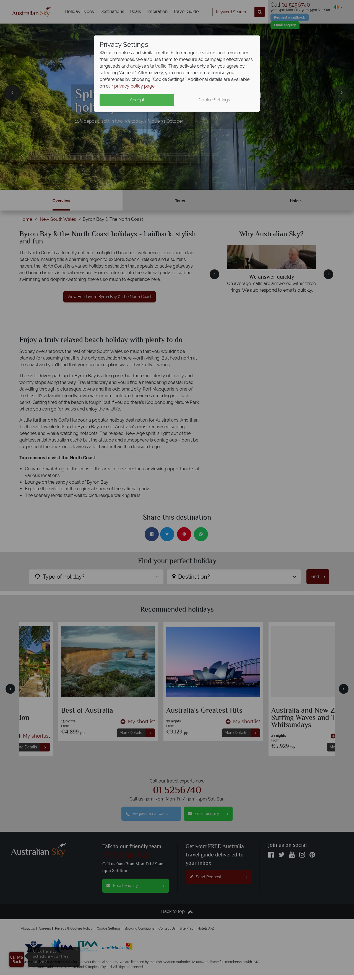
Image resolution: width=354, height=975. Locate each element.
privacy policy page (134, 86)
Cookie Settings (214, 99)
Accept (137, 99)
